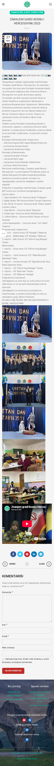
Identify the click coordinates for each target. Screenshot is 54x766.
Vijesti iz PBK (37, 12)
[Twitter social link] (20, 554)
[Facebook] (30, 720)
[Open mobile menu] (3, 4)
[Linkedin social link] (34, 554)
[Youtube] (24, 720)
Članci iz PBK (17, 12)
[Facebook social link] (13, 554)
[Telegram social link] (41, 554)
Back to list (27, 564)
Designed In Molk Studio (27, 759)
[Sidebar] (3, 233)
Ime (4, 625)
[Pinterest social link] (27, 554)
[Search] (50, 4)
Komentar (7, 592)
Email (5, 636)
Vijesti (27, 12)
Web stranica (8, 647)
